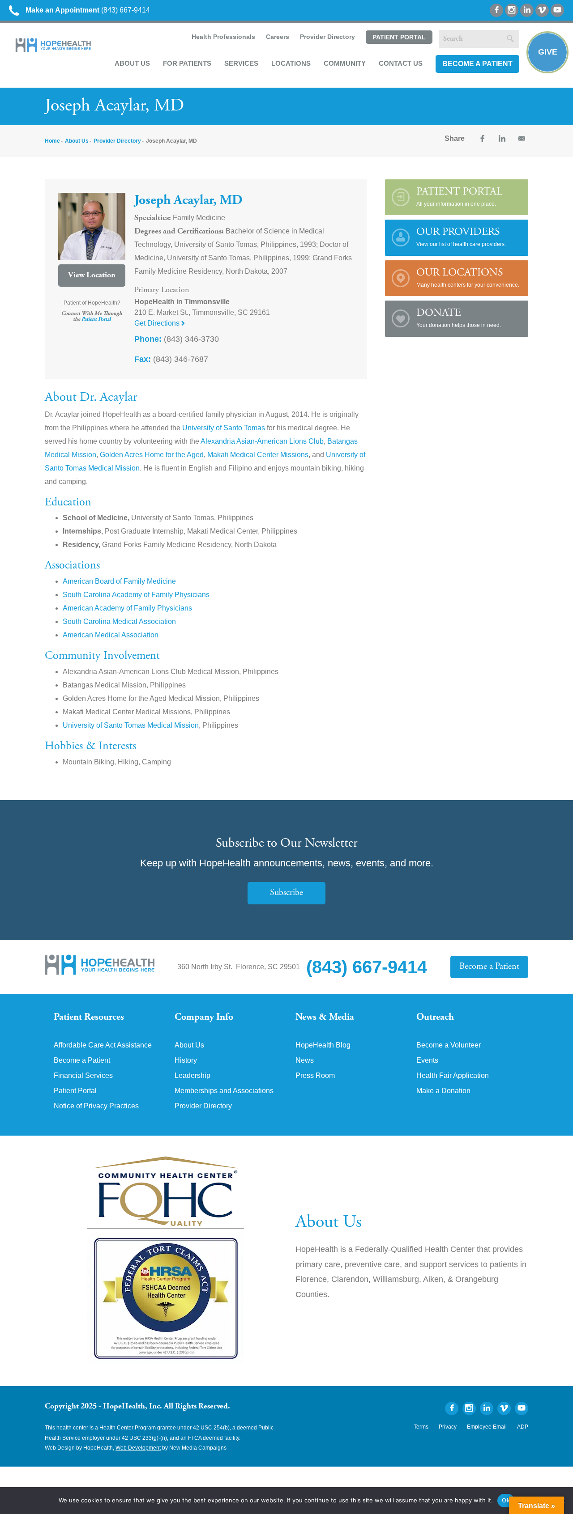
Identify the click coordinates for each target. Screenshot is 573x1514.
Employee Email (487, 1427)
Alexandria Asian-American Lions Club (262, 441)
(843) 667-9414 (88, 10)
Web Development (138, 1448)
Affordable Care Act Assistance (103, 1045)
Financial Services (83, 1075)
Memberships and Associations (224, 1090)
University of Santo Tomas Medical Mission (131, 725)
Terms (421, 1427)
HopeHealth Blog (323, 1045)
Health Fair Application (452, 1075)
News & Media (324, 1017)
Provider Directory (327, 36)
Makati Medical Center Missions (257, 454)
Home (52, 141)
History (186, 1060)
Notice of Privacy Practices (96, 1106)
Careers (277, 36)
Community (345, 63)
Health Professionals (223, 36)
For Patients (187, 63)
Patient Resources (89, 1017)
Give (547, 51)
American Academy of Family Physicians (127, 608)
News (304, 1060)
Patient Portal (399, 37)
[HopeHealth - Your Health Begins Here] (53, 50)
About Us (132, 63)
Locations (291, 63)
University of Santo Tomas (223, 428)
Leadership (192, 1075)
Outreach (435, 1017)
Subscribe (286, 893)
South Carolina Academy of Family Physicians (136, 594)
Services (241, 63)
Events (427, 1060)
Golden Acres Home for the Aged (152, 454)
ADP (522, 1427)
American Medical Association (110, 635)
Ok (506, 1500)
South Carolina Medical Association (119, 621)
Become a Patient (477, 64)
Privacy (448, 1427)
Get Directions (157, 323)
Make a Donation (443, 1090)
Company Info (204, 1017)
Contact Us (401, 63)
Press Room (315, 1075)
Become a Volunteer (448, 1045)
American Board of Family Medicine (119, 581)
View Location (91, 275)
